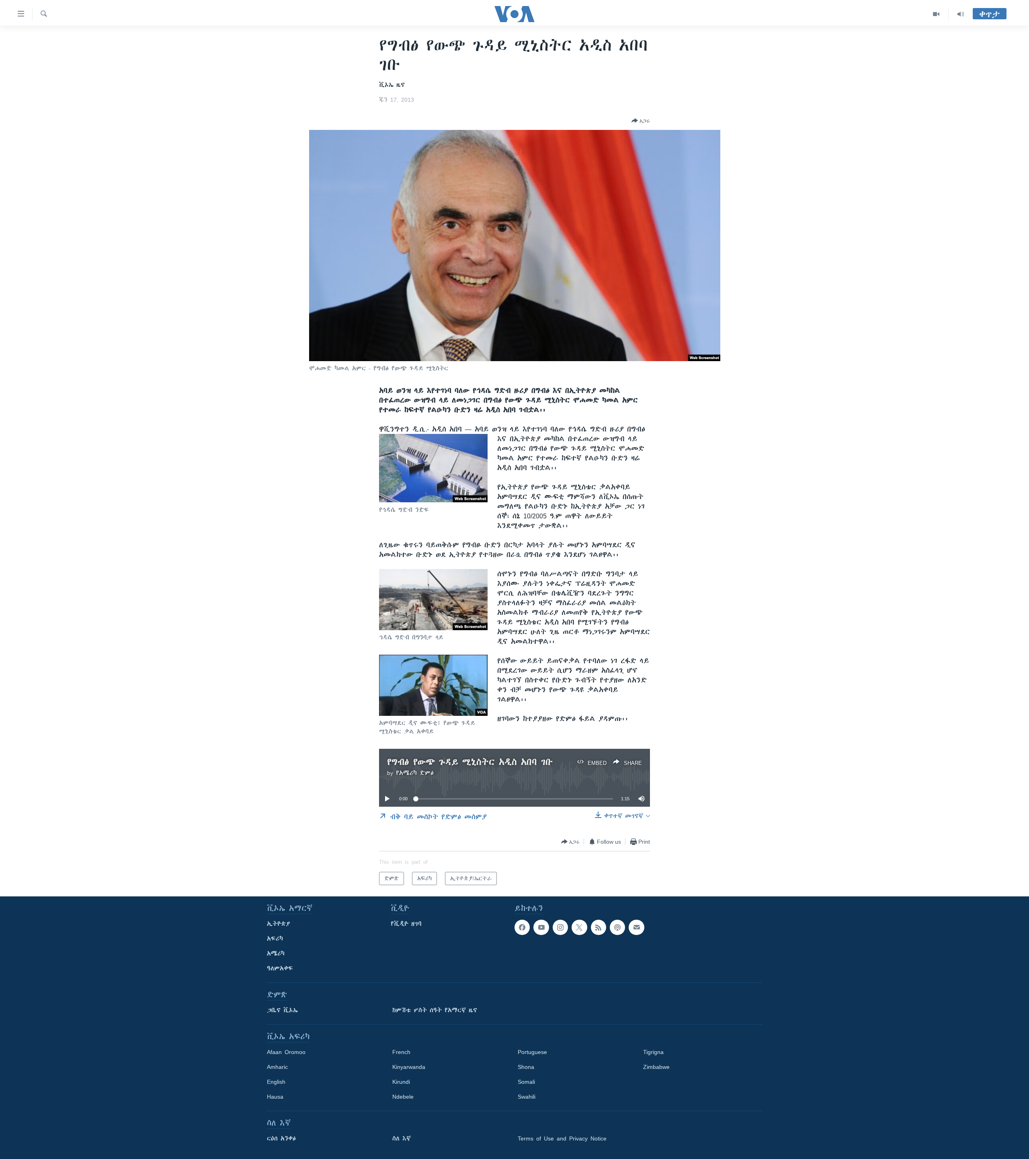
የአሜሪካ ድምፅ (415, 773)
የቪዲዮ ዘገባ (406, 923)
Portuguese (532, 1052)
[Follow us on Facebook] (522, 927)
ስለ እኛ (401, 1138)
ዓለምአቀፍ (280, 968)
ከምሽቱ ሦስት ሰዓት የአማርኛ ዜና (434, 1010)
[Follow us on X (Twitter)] (579, 927)
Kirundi (401, 1081)
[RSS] (598, 927)
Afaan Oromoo (286, 1052)
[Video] (936, 14)
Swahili (526, 1096)
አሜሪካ (276, 953)
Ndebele (403, 1096)
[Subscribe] (636, 927)
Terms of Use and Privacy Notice (562, 1138)
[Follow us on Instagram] (560, 927)
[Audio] (961, 14)
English (276, 1081)
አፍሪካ (275, 938)
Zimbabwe (656, 1067)
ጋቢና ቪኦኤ (282, 1010)
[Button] (640, 120)
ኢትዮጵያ (278, 923)
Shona (526, 1067)
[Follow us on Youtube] (541, 927)
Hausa (275, 1096)
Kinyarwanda (408, 1067)
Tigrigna (653, 1052)
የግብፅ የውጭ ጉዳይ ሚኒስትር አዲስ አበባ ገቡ (470, 762)
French (401, 1052)
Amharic (277, 1067)
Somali (526, 1081)
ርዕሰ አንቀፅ (281, 1138)
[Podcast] (617, 927)
